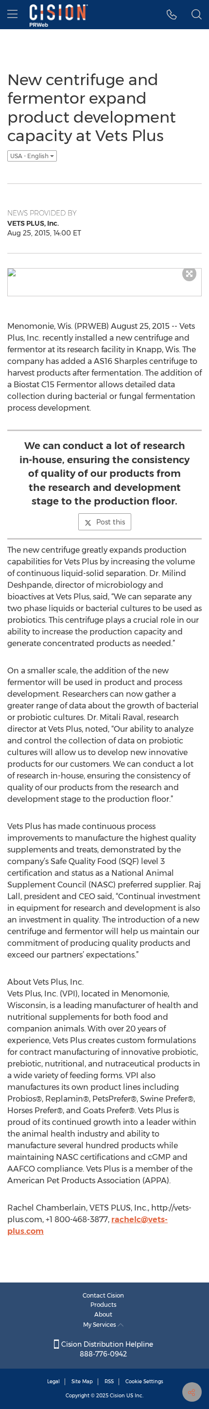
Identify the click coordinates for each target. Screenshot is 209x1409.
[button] (171, 14)
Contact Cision (103, 1295)
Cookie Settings (144, 1381)
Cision (117, 1395)
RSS (109, 1381)
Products (103, 1304)
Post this (110, 522)
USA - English (30, 156)
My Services (100, 1324)
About (103, 1314)
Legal (53, 1381)
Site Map (82, 1381)
